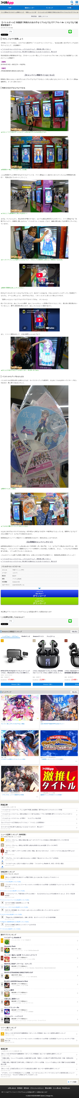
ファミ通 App (7, 3)
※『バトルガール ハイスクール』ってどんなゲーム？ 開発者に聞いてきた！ (26, 49)
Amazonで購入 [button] (16, 684)
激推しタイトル (43, 16)
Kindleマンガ (26, 636)
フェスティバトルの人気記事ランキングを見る (13, 890)
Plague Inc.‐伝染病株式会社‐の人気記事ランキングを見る (15, 921)
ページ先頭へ (73, 1082)
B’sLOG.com (66, 1088)
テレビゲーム (51, 636)
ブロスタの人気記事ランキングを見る (11, 929)
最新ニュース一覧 (31, 12)
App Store (39, 594)
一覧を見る (74, 631)
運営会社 (26, 1088)
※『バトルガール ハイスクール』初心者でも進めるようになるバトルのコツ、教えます (29, 52)
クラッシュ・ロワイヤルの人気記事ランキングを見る (15, 907)
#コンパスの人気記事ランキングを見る (11, 881)
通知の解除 (48, 1088)
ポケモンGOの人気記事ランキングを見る (12, 914)
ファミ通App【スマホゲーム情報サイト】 (12, 12)
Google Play (39, 601)
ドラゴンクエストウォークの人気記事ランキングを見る (15, 900)
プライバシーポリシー (37, 1088)
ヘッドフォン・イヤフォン (10, 636)
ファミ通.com (57, 1088)
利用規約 (20, 1088)
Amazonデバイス (38, 636)
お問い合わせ (12, 1088)
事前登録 (34, 16)
